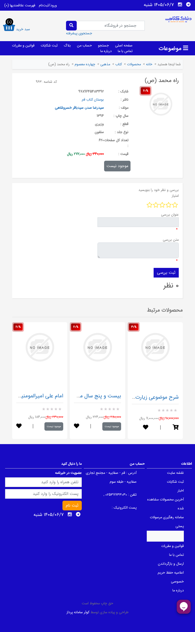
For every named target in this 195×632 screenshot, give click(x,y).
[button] (176, 428)
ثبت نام (72, 505)
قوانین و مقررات (23, 45)
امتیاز (175, 196)
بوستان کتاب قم (93, 99)
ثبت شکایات (49, 45)
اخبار (180, 490)
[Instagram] (180, 4)
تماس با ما (125, 51)
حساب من (84, 45)
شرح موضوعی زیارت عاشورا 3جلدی (141, 397)
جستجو (103, 45)
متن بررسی (171, 239)
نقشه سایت (175, 473)
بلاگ (67, 45)
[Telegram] (188, 4)
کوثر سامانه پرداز (78, 612)
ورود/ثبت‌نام (48, 5)
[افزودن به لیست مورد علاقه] (19, 426)
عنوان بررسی (170, 214)
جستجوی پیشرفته (79, 33)
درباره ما (106, 51)
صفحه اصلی (124, 45)
